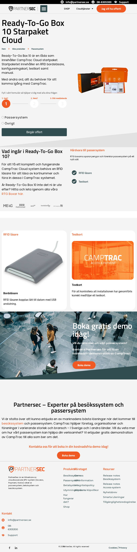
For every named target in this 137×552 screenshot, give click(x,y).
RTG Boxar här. (13, 194)
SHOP (67, 8)
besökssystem (12, 423)
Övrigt (10, 123)
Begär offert (34, 132)
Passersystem (16, 117)
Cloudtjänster (83, 8)
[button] (43, 8)
